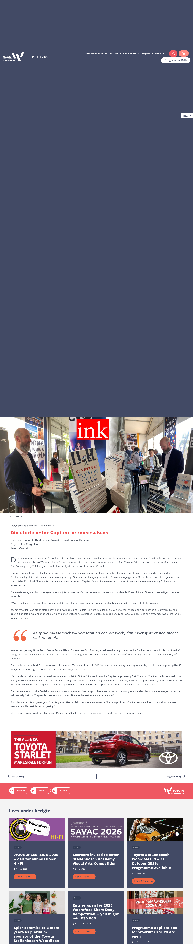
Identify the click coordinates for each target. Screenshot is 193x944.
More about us (92, 53)
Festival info (111, 53)
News (158, 53)
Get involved (129, 53)
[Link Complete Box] (37, 853)
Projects (146, 53)
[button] (187, 115)
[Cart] (184, 53)
